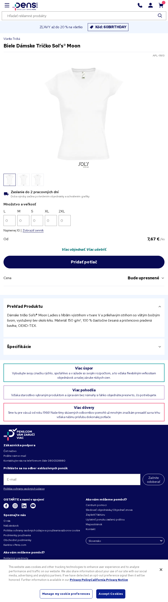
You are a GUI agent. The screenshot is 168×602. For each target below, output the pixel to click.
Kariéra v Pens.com (15, 545)
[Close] (161, 569)
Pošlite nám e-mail (15, 456)
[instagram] (15, 507)
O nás (7, 521)
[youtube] (33, 507)
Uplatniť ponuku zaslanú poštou (105, 519)
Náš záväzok (11, 525)
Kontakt (90, 529)
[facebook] (6, 507)
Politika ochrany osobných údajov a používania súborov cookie (42, 530)
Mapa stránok (94, 524)
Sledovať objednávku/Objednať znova (109, 510)
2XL (62, 211)
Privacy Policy (80, 580)
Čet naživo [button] (10, 451)
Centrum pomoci (96, 505)
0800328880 (56, 460)
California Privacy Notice (109, 580)
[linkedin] (24, 507)
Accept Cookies (111, 594)
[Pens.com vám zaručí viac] (19, 434)
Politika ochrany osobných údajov (24, 488)
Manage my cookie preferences (66, 594)
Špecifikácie (19, 346)
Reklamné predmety (16, 558)
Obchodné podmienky (17, 540)
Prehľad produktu (25, 306)
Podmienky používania (17, 535)
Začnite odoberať (153, 480)
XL (47, 211)
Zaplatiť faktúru (95, 514)
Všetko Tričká (12, 39)
